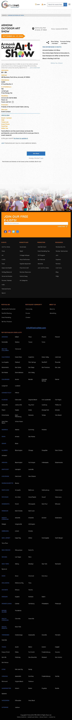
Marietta (44, 429)
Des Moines (31, 436)
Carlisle (17, 603)
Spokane (4, 693)
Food (3, 263)
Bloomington (18, 450)
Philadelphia (45, 603)
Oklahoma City (19, 583)
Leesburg (44, 405)
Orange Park (45, 410)
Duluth (17, 504)
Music (3, 251)
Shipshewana (59, 462)
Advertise (40, 263)
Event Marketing (6, 317)
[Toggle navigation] (69, 4)
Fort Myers (58, 399)
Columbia (17, 618)
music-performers (25, 259)
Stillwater (57, 504)
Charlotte (31, 518)
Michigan (5, 497)
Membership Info (60, 247)
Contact (28, 317)
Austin (17, 647)
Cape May (18, 538)
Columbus (44, 576)
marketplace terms (33, 717)
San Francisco (46, 367)
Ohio (3, 576)
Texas (4, 647)
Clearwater (18, 399)
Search (4, 293)
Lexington (18, 469)
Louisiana (5, 476)
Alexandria (18, 676)
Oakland (17, 362)
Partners (58, 263)
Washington (6, 688)
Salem (43, 596)
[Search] (65, 4)
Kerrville (4, 657)
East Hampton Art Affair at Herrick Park (56, 56)
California (6, 357)
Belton (30, 647)
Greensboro (58, 518)
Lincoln (17, 531)
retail (21, 251)
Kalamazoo (58, 497)
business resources (25, 272)
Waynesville (18, 524)
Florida (5, 399)
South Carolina (5, 619)
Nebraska (5, 531)
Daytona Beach (32, 399)
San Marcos (5, 662)
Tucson (30, 342)
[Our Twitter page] (13, 231)
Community (29, 309)
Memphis (57, 635)
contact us (52, 717)
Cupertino (31, 357)
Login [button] (41, 158)
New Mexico (6, 550)
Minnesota (5, 504)
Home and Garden (7, 276)
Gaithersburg (45, 490)
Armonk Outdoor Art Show (51, 50)
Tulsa (29, 583)
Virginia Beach (19, 681)
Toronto (30, 590)
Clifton (30, 538)
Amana (17, 436)
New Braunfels (32, 657)
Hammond (18, 476)
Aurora (17, 379)
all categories (24, 280)
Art (2, 255)
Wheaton (4, 455)
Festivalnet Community (33, 304)
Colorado (5, 379)
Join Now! (36, 153)
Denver (57, 379)
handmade (23, 247)
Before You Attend (56, 63)
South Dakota (4, 627)
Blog (57, 272)
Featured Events (6, 289)
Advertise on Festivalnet (8, 309)
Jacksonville (18, 405)
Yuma (43, 342)
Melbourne (58, 405)
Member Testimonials (62, 251)
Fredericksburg (46, 652)
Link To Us (59, 268)
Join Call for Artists (43, 268)
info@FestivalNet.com (36, 328)
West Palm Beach (5, 422)
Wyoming (5, 707)
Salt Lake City (19, 669)
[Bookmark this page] (17, 231)
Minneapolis (31, 504)
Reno (29, 557)
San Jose (57, 367)
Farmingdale (45, 538)
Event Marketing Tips (44, 251)
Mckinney (17, 657)
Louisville (30, 469)
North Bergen (59, 538)
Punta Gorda (5, 415)
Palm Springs (32, 362)
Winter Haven (19, 421)
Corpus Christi (6, 652)
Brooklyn (30, 564)
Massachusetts (6, 483)
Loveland (17, 386)
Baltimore (31, 490)
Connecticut (6, 392)
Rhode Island (4, 611)
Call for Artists (6, 247)
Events (3, 242)
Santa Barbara (19, 372)
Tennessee (5, 635)
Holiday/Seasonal (7, 272)
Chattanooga (18, 635)
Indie (3, 284)
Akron (16, 576)
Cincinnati (31, 576)
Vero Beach (58, 415)
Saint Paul (44, 504)
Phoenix (44, 337)
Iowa (3, 436)
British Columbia (5, 349)
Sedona (17, 342)
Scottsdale (5, 342)
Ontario (5, 590)
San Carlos (18, 367)
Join (2, 143)
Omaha (30, 531)
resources (59, 242)
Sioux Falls (18, 627)
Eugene (17, 596)
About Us (52, 304)
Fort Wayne (31, 462)
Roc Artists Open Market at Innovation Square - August (57, 53)
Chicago (30, 450)
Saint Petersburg (18, 415)
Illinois (4, 450)
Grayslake (44, 450)
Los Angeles (5, 362)
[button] (12, 102)
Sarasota (30, 415)
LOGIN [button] (38, 4)
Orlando (57, 410)
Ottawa (17, 590)
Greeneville (31, 635)
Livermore (58, 357)
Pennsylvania (6, 603)
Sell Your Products (7, 321)
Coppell (57, 647)
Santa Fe (30, 550)
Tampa (44, 415)
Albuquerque (18, 550)
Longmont (5, 386)
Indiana (4, 462)
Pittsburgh (58, 603)
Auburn (17, 688)
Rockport (44, 657)
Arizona (5, 337)
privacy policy (43, 717)
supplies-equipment (25, 263)
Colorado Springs (44, 380)
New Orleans (32, 476)
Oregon (5, 596)
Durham (44, 518)
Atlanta (17, 429)
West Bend (31, 700)
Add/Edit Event (42, 247)
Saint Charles (59, 450)
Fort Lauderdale (46, 399)
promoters (41, 242)
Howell (44, 497)
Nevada (4, 557)
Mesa (30, 337)
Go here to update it (21, 138)
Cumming (31, 429)
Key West (31, 405)
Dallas (17, 652)
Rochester (58, 564)
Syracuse (4, 569)
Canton (44, 647)
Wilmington (31, 524)
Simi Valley (31, 372)
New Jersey (6, 538)
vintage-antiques (24, 255)
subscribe (62, 226)
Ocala (30, 410)
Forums (28, 313)
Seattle (57, 688)
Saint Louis (31, 511)
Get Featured (41, 259)
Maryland (5, 490)
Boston (17, 483)
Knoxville (44, 635)
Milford (17, 392)
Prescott (57, 337)
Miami (3, 410)
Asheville (17, 518)
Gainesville (5, 405)
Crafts (3, 259)
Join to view (5, 115)
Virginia (5, 676)
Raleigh (4, 524)
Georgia (5, 429)
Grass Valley (45, 357)
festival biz (5, 304)
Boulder (30, 379)
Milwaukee (18, 700)
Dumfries (31, 676)
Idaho (4, 443)
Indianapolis (45, 462)
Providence (18, 610)
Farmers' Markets (7, 280)
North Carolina (5, 518)
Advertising (53, 313)
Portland (30, 596)
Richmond (4, 681)
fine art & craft (24, 268)
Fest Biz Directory (7, 313)
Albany (17, 564)
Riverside (57, 362)
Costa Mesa (18, 357)
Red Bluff (44, 362)
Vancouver (18, 349)
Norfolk (57, 676)
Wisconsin (5, 700)
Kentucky (5, 469)
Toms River (5, 543)
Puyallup (44, 688)
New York (5, 564)
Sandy (30, 669)
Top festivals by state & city (11, 332)
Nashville (4, 640)
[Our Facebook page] (5, 231)
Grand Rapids (32, 497)
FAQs (57, 276)
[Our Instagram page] (9, 231)
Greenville (31, 618)
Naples (17, 410)
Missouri (5, 511)
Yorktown (31, 681)
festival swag (23, 276)
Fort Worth (31, 652)
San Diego (31, 367)
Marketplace (23, 242)
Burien (30, 688)
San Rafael (5, 372)
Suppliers (58, 259)
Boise (16, 443)
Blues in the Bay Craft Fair (51, 58)
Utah (3, 669)
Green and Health (7, 268)
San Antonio (58, 657)
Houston (57, 652)
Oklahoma (5, 583)
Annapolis (18, 490)
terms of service (21, 717)
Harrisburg (31, 603)
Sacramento (5, 367)
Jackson (17, 707)
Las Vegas (18, 557)
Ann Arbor (18, 497)
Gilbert (17, 337)
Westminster (58, 490)
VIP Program (41, 255)
